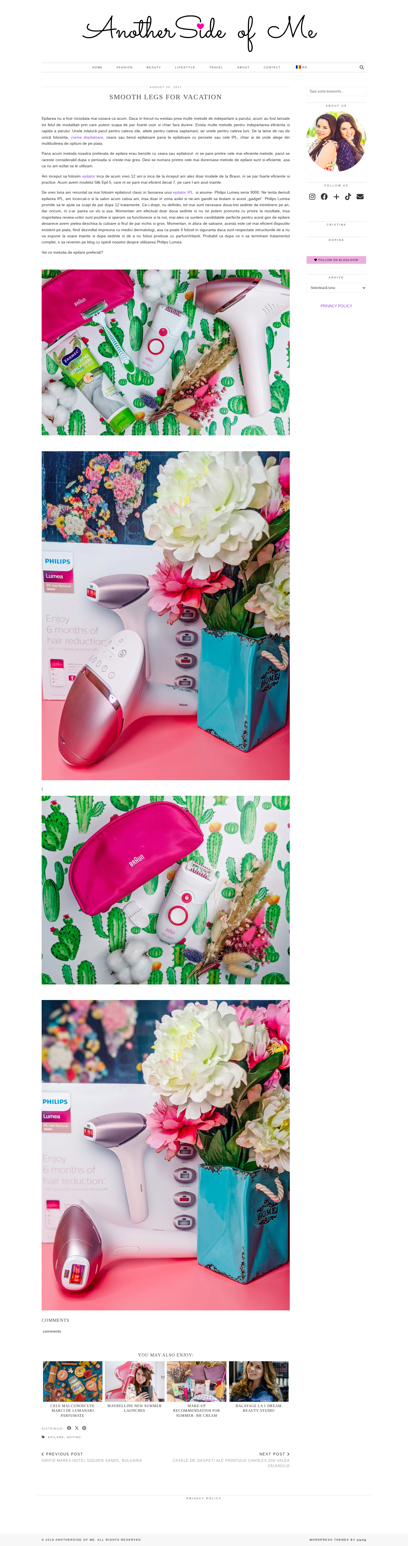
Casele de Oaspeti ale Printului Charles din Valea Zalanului (231, 1460)
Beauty (154, 67)
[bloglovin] (336, 197)
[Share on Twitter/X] (77, 1428)
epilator (88, 176)
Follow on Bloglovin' (338, 259)
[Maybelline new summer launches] (135, 1381)
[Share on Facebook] (69, 1428)
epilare (56, 1437)
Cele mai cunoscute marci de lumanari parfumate (73, 1411)
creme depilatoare (87, 137)
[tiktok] (348, 197)
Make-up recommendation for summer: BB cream (196, 1411)
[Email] (360, 197)
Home (97, 67)
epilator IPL (183, 192)
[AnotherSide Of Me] (204, 31)
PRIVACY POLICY (336, 306)
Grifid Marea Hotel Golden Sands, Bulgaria (92, 1457)
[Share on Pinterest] (84, 1428)
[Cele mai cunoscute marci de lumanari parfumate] (73, 1381)
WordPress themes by (337, 1539)
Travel (216, 67)
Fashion (125, 67)
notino (74, 1437)
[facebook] (324, 197)
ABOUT (243, 67)
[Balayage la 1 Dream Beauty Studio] (259, 1381)
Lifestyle (185, 67)
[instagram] (312, 197)
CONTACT (272, 67)
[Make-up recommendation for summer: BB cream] (196, 1381)
